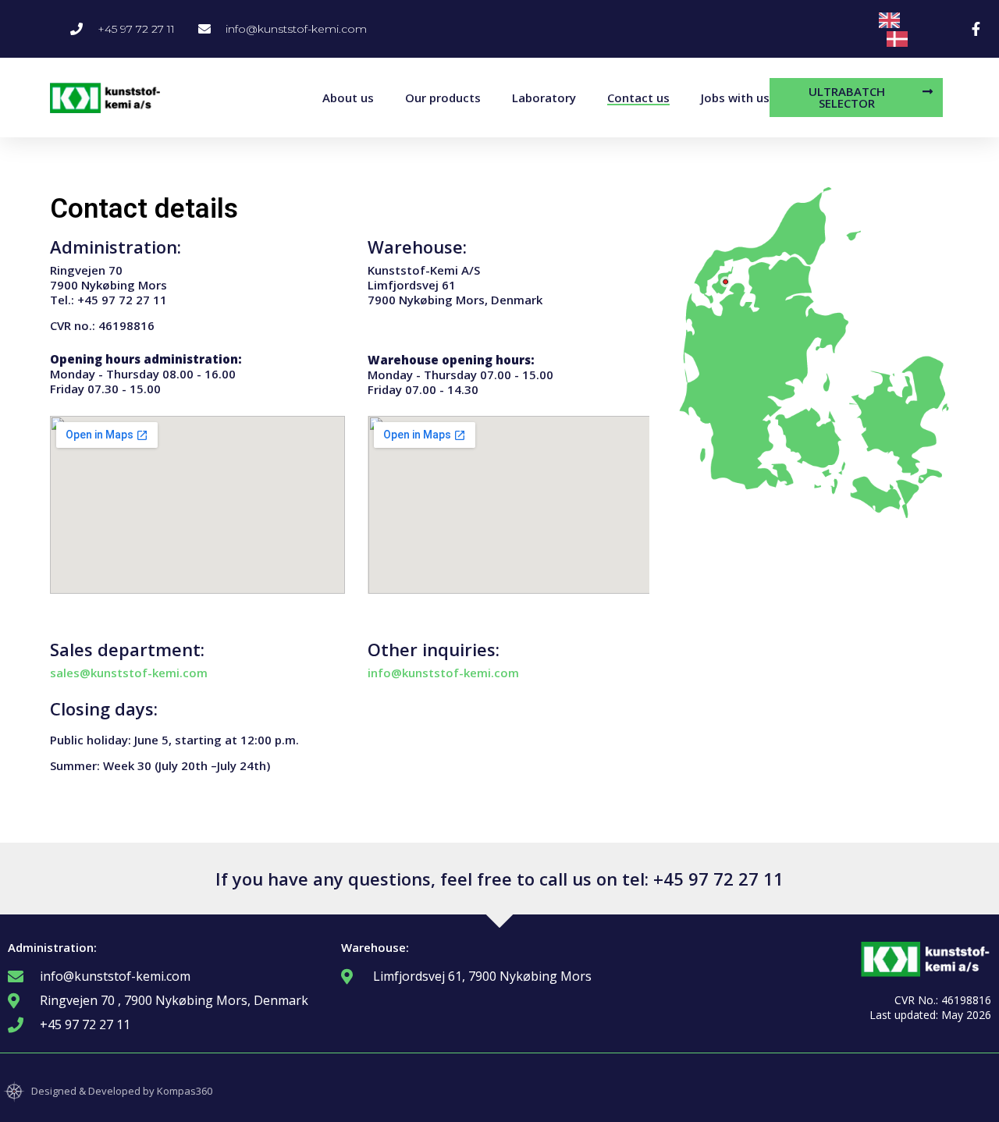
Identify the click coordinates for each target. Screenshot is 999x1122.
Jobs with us (735, 97)
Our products (443, 97)
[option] (901, 39)
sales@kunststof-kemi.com (129, 672)
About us (348, 97)
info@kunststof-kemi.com (443, 672)
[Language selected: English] (914, 28)
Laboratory (544, 97)
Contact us (638, 97)
